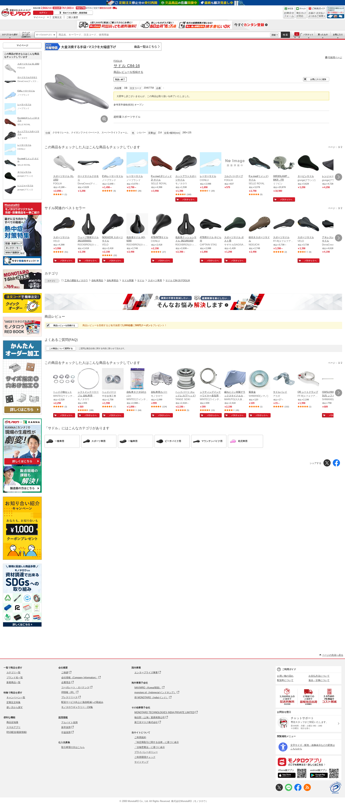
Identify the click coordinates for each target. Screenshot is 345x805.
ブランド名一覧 (14, 677)
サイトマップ (141, 762)
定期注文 (57, 17)
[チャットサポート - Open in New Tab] (301, 12)
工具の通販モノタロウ (76, 280)
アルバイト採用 (69, 722)
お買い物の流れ (285, 676)
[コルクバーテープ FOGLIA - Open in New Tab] (235, 163)
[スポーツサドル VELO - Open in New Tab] (64, 224)
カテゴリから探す (10, 34)
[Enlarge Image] (104, 119)
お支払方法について (319, 676)
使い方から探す (14, 707)
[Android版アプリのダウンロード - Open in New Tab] (325, 774)
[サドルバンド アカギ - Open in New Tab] (284, 379)
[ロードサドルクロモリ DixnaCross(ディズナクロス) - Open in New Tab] (88, 163)
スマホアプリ (13, 727)
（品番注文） (26, 35)
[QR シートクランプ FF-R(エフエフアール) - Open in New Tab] (308, 379)
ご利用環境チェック (144, 757)
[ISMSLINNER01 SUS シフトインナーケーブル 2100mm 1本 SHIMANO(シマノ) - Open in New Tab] (333, 379)
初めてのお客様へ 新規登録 (75, 13)
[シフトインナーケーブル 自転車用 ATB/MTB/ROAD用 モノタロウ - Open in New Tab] (88, 379)
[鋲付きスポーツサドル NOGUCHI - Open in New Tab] (259, 224)
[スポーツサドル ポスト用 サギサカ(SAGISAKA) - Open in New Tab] (235, 224)
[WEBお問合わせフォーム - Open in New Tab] (289, 12)
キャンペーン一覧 (15, 697)
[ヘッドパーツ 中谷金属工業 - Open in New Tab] (113, 379)
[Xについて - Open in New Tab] (279, 790)
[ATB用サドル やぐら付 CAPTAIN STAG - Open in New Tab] (210, 224)
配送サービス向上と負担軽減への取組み (82, 702)
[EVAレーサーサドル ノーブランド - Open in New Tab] (113, 163)
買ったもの (323, 34)
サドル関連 (128, 280)
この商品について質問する (61, 348)
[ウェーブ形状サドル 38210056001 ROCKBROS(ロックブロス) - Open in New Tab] (88, 224)
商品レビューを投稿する (128, 71)
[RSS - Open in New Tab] (307, 790)
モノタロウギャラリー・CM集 (77, 707)
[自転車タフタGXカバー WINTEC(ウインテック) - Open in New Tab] (137, 379)
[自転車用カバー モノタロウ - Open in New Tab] (161, 379)
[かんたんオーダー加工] (22, 413)
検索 (285, 34)
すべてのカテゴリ (44, 35)
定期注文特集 (13, 702)
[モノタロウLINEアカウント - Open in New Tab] (288, 790)
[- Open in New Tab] (287, 696)
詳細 (274, 35)
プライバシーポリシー (146, 752)
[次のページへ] (338, 177)
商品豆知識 (12, 722)
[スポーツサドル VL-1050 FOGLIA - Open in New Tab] (64, 163)
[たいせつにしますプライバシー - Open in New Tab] (335, 788)
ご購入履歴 (72, 17)
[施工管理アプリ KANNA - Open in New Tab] (22, 464)
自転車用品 (97, 280)
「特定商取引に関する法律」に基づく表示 (156, 742)
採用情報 (63, 717)
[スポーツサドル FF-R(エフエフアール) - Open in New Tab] (284, 224)
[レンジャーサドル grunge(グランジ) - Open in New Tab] (333, 163)
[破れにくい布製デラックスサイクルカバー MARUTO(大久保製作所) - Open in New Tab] (235, 379)
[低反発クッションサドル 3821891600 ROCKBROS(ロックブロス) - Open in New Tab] (186, 224)
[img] (17, 12)
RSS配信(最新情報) (16, 732)
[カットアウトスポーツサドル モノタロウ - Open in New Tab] (186, 163)
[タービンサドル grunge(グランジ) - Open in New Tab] (308, 163)
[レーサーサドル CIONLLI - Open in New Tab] (210, 163)
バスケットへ (188, 199)
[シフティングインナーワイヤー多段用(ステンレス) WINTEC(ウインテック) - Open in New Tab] (210, 379)
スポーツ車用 (155, 280)
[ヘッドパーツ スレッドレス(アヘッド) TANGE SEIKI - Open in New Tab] (186, 379)
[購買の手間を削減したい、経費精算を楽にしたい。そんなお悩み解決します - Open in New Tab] (193, 302)
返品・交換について (319, 680)
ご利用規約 (140, 737)
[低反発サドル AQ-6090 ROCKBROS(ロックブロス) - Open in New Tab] (137, 224)
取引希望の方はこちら (73, 747)
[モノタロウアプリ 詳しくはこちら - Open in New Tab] (308, 762)
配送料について (285, 680)
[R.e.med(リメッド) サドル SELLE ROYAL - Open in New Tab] (259, 163)
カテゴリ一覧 (13, 672)
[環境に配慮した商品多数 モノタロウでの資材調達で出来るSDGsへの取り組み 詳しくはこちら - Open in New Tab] (22, 625)
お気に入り (338, 34)
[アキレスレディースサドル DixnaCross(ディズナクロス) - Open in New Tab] (333, 224)
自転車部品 (112, 280)
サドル (140, 280)
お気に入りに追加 (318, 79)
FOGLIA (118, 61)
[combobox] (163, 35)
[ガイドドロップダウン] (316, 15)
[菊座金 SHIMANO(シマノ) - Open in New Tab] (259, 379)
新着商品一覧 (13, 682)
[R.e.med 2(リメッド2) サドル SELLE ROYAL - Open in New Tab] (161, 163)
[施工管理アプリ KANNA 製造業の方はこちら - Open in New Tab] (22, 491)
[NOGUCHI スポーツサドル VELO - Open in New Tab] (113, 224)
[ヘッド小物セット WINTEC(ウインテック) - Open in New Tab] (64, 379)
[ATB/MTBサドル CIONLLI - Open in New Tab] (161, 224)
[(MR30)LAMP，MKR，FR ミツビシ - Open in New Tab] (284, 163)
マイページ (39, 17)
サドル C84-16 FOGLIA (177, 280)
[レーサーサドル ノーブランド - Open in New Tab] (137, 163)
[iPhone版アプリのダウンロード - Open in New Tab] (292, 774)
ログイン (43, 13)
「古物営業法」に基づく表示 (149, 747)
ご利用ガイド (289, 669)
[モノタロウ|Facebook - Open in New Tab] (298, 790)
